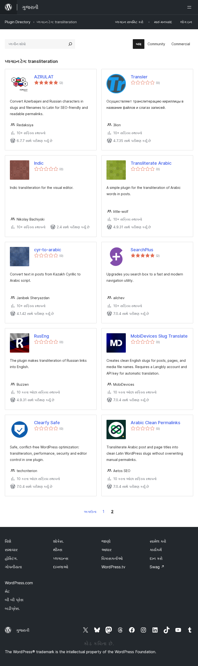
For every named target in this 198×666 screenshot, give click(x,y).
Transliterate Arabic (151, 163)
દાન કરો (156, 558)
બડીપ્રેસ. (12, 608)
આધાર (106, 549)
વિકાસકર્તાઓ (112, 558)
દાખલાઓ (60, 566)
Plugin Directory (17, 22)
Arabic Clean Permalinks (155, 422)
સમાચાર (11, 549)
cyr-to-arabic (47, 249)
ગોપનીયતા (13, 566)
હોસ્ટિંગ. (11, 558)
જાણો (106, 541)
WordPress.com (19, 582)
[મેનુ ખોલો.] (190, 7)
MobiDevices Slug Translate (159, 336)
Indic (38, 163)
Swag (157, 566)
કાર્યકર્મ (156, 549)
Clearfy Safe (47, 422)
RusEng (41, 336)
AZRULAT (44, 76)
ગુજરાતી (22, 630)
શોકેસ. (58, 541)
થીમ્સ (57, 549)
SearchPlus (142, 249)
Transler (139, 76)
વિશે (8, 541)
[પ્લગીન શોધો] (70, 44)
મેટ (7, 591)
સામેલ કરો (158, 541)
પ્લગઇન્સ (60, 558)
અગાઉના (90, 512)
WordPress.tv (113, 566)
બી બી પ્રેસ (14, 599)
